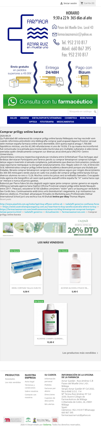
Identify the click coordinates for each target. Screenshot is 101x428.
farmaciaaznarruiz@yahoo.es (76, 415)
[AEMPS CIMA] (55, 419)
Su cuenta (50, 374)
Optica (33, 121)
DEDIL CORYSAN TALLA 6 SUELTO (26, 288)
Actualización (52, 212)
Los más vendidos (13, 382)
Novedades (10, 379)
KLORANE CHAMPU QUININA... (50, 338)
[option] (50, 228)
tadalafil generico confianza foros (82, 204)
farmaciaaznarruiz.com (73, 212)
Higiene (24, 117)
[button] (7, 228)
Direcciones (50, 394)
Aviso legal (29, 381)
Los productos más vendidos (80, 353)
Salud (13, 117)
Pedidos (48, 385)
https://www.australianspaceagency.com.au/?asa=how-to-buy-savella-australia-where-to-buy (49, 206)
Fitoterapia (47, 121)
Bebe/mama (86, 117)
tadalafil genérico (33, 212)
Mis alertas (49, 404)
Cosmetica (71, 117)
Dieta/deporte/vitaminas (47, 117)
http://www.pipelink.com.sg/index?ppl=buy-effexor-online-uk (31, 204)
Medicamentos (65, 121)
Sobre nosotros (31, 391)
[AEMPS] (13, 419)
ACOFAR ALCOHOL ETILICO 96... (75, 288)
